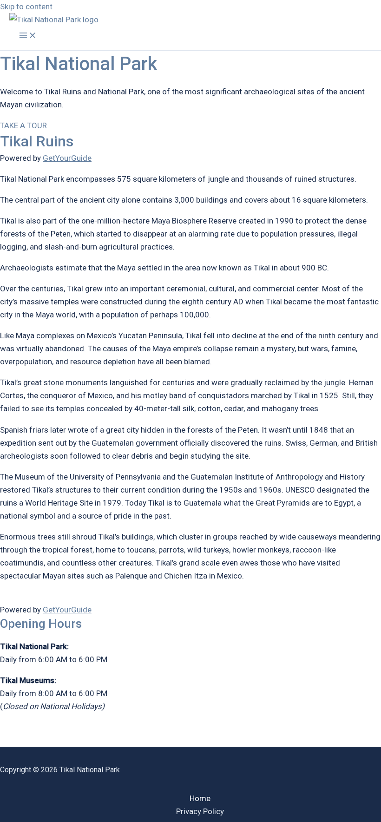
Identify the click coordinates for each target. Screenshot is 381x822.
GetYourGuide (67, 158)
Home (200, 798)
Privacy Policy (200, 811)
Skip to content (26, 6)
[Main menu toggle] (27, 36)
